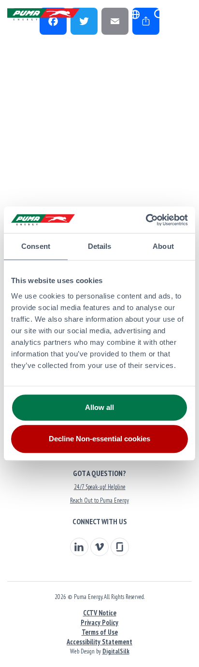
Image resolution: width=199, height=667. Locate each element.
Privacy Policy (99, 622)
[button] (159, 14)
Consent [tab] (35, 246)
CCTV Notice (99, 612)
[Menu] (182, 14)
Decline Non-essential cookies (99, 439)
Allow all (99, 407)
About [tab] (163, 246)
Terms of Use (100, 632)
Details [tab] (100, 246)
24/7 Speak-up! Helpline (100, 487)
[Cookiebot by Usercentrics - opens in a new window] (145, 220)
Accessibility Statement (99, 641)
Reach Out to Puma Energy (99, 500)
